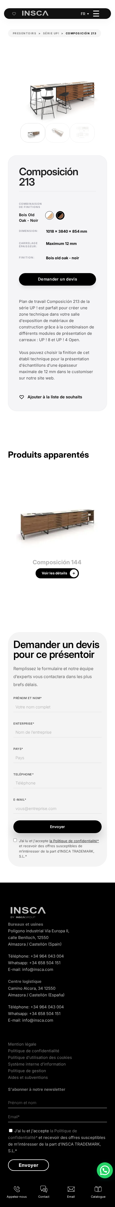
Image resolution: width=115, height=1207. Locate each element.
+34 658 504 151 (44, 962)
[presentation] (12, 528)
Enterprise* (23, 723)
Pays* (18, 749)
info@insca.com (37, 969)
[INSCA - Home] (35, 13)
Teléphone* (23, 774)
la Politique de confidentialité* (74, 841)
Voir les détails (54, 573)
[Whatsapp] (105, 1170)
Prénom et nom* (27, 698)
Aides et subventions (28, 1077)
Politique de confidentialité (33, 1050)
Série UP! (51, 33)
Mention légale (22, 1044)
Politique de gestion (27, 1070)
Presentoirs (25, 33)
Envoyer (57, 826)
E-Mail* (19, 799)
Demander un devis (57, 279)
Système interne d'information (37, 1064)
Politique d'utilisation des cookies (40, 1057)
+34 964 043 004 (47, 956)
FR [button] (83, 13)
